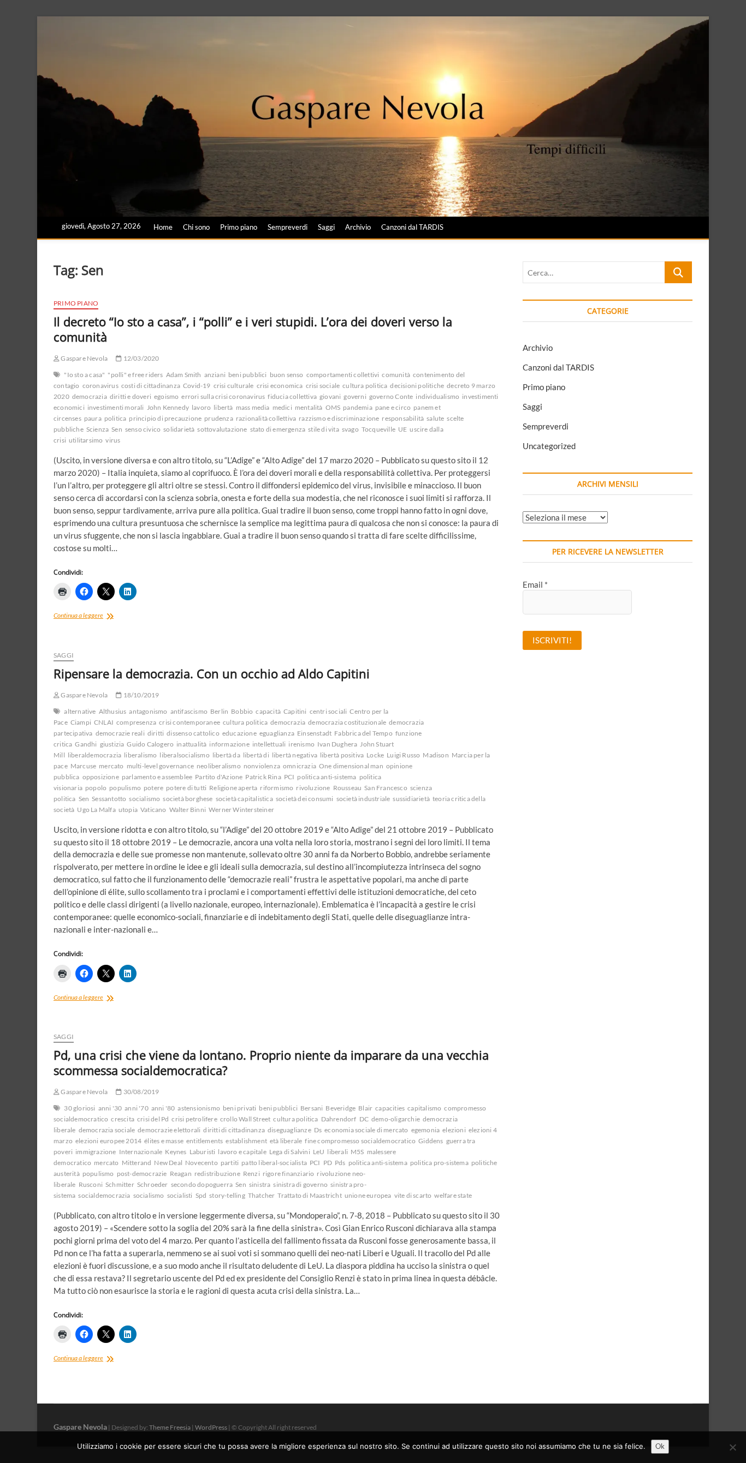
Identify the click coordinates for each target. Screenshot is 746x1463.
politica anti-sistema (326, 777)
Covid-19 (197, 385)
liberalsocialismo (184, 755)
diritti (155, 733)
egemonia (425, 1130)
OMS (333, 407)
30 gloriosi (79, 1108)
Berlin (219, 711)
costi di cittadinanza (150, 385)
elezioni (454, 1130)
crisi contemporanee (189, 722)
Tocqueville (378, 429)
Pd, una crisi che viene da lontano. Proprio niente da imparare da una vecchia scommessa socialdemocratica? (271, 1062)
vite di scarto (413, 1195)
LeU (319, 1152)
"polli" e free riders (135, 375)
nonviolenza (262, 766)
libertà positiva (342, 755)
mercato (111, 766)
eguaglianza (276, 733)
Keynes (175, 1152)
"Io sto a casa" (84, 375)
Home (163, 227)
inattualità (191, 744)
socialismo (144, 799)
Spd (201, 1195)
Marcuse (83, 766)
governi (355, 396)
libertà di (256, 755)
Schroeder (152, 1184)
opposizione (100, 777)
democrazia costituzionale (347, 722)
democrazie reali (120, 733)
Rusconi (91, 1184)
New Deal (168, 1163)
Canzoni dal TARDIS (412, 227)
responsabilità (403, 418)
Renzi (251, 1173)
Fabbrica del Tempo (363, 733)
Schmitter (119, 1184)
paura (93, 418)
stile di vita (323, 429)
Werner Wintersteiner (241, 809)
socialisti (180, 1195)
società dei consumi (305, 799)
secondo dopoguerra (202, 1184)
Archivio (358, 227)
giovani (330, 396)
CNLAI (104, 722)
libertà (223, 407)
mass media (253, 407)
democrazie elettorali (169, 1130)
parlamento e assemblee (157, 777)
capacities (390, 1108)
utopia (128, 809)
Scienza (97, 429)
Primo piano (238, 227)
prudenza (218, 418)
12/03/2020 (140, 358)
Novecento (201, 1163)
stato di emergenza (278, 429)
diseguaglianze (289, 1130)
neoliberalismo (219, 766)
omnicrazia (299, 766)
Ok (660, 1446)
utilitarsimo (86, 440)
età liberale (286, 1141)
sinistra (260, 1184)
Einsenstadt (314, 733)
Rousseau (347, 788)
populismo (125, 788)
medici (282, 407)
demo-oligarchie (395, 1119)
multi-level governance (160, 766)
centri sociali (328, 711)
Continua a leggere (90, 616)
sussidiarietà (411, 799)
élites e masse (163, 1141)
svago (350, 429)
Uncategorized (549, 446)
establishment (246, 1141)
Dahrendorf (339, 1119)
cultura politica (364, 385)
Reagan (181, 1173)
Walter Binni (187, 809)
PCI (289, 777)
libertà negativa (294, 755)
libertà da (226, 755)
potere (153, 788)
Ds (318, 1130)
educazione (239, 733)
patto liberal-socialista (274, 1163)
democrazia (89, 396)
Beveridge (340, 1108)
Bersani (311, 1108)
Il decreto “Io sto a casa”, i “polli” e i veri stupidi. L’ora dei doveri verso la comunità (253, 329)
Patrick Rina (263, 777)
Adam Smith (184, 375)
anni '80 (163, 1108)
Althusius (113, 711)
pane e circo (393, 407)
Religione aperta (233, 788)
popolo (95, 788)
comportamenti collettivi (343, 375)
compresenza (136, 722)
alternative (80, 711)
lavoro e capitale (242, 1152)
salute (435, 418)
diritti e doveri (130, 396)
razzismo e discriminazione (339, 418)
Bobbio (242, 711)
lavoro (201, 407)
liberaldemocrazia (94, 755)
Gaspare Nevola (84, 358)
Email (535, 584)
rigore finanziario (289, 1173)
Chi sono (196, 227)
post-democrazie (142, 1173)
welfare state (453, 1195)
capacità (268, 711)
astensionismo (198, 1108)
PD (327, 1163)
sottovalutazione (222, 429)
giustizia (112, 744)
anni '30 (110, 1108)
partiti (230, 1163)
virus (112, 440)
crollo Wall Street (245, 1119)
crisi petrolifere (194, 1119)
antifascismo (189, 711)
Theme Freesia (170, 1427)
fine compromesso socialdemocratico (360, 1141)
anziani (215, 375)
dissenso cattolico (193, 733)
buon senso (287, 375)
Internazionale (141, 1152)
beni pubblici (247, 375)
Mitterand (137, 1163)
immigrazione (95, 1152)
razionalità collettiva (266, 418)
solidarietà (178, 429)
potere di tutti (186, 788)
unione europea (368, 1195)
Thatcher (261, 1195)
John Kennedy (168, 407)
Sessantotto (109, 799)
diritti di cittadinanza (234, 1130)
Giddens (430, 1141)
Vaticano (153, 809)
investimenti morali (115, 407)
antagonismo (148, 711)
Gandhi (86, 744)
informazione (229, 744)
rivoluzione (313, 788)
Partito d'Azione (218, 777)
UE (402, 429)
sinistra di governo (300, 1184)
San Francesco (385, 788)
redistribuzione (217, 1173)
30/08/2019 (140, 1092)
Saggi (326, 227)
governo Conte (391, 396)
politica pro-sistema (439, 1163)
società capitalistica (244, 799)
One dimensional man (351, 766)
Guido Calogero (150, 744)
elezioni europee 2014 (108, 1141)
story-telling (227, 1195)
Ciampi (80, 722)
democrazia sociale (107, 1130)
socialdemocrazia (104, 1195)
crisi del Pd (153, 1119)
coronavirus (100, 385)
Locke (375, 755)
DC (364, 1119)
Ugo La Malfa (96, 809)
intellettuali (269, 744)
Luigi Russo (403, 755)
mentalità (309, 407)
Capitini (295, 711)
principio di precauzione (165, 418)
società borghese (187, 799)
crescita (122, 1119)
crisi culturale (234, 385)
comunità (396, 375)
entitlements (204, 1141)
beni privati (239, 1108)
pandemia (357, 407)
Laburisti (203, 1152)
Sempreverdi (287, 227)
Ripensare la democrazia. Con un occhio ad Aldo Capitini (212, 673)
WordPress (211, 1427)
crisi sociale (323, 385)
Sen (116, 429)
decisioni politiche (417, 385)
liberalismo (140, 755)
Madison (435, 755)
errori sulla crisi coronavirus (223, 396)
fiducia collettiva (292, 396)
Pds (340, 1163)
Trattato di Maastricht (309, 1195)
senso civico (143, 429)
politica (115, 418)
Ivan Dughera (337, 744)
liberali (337, 1152)
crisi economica (280, 385)
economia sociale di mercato (366, 1130)
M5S (357, 1152)
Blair (365, 1108)
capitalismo (424, 1108)
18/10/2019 (140, 695)
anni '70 (137, 1108)
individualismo (437, 396)
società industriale (363, 799)
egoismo (166, 396)
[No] (732, 1447)
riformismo (276, 788)
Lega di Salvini (289, 1152)
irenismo (301, 744)
